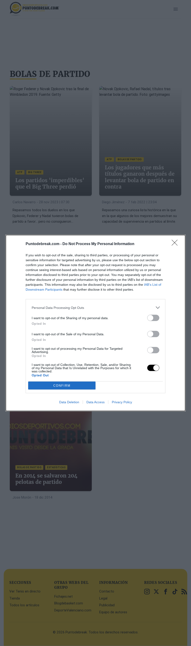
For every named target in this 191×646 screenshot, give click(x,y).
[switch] (153, 318)
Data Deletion (69, 402)
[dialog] (95, 323)
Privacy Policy (122, 402)
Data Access (95, 402)
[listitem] (95, 307)
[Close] (176, 244)
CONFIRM (62, 385)
